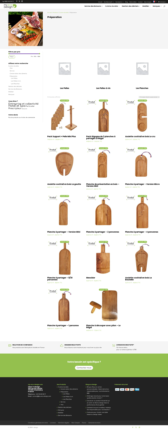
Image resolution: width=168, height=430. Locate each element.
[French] (155, 2)
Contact (140, 2)
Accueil (100, 2)
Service (12, 71)
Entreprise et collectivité (23, 104)
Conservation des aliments (18, 73)
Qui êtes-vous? (108, 2)
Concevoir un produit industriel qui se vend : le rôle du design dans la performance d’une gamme (98, 403)
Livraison (53, 422)
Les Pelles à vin (16, 81)
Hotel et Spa (16, 105)
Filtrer (12, 56)
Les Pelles (14, 78)
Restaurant (24, 108)
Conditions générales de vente (38, 422)
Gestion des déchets (130, 6)
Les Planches (15, 83)
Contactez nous (84, 368)
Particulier (30, 106)
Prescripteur (14, 108)
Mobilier (145, 6)
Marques (156, 6)
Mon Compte (147, 2)
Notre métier (133, 2)
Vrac (11, 68)
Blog (126, 2)
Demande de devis (94, 422)
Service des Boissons (92, 6)
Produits (55, 12)
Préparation (13, 76)
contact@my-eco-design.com (41, 396)
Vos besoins (118, 2)
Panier (84, 422)
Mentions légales (63, 422)
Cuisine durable (111, 6)
